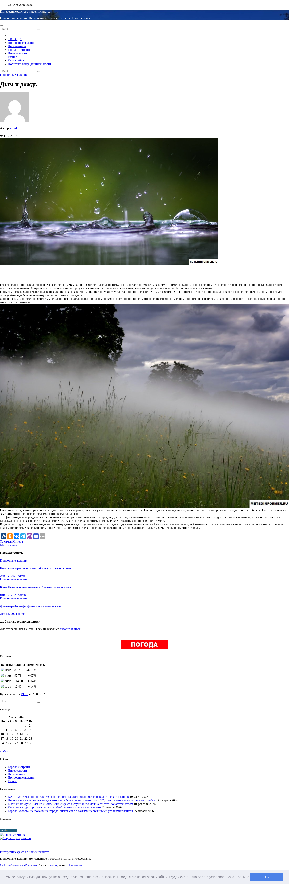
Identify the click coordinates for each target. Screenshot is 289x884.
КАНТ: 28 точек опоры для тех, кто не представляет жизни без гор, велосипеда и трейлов (68, 796)
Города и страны (19, 49)
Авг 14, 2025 (8, 575)
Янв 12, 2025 (8, 595)
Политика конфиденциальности (29, 64)
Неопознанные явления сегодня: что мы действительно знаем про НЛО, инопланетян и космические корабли (81, 800)
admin (14, 128)
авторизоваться (70, 628)
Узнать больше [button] (238, 877)
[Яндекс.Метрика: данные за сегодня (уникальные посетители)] (13, 835)
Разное (12, 56)
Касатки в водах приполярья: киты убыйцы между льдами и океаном (54, 807)
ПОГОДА (15, 39)
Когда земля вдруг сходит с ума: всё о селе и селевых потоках (35, 568)
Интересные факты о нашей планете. (25, 11)
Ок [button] (267, 877)
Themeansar (74, 865)
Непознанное (17, 46)
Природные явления (21, 42)
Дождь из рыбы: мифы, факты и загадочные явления (30, 606)
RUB (24, 694)
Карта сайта (16, 60)
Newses (52, 865)
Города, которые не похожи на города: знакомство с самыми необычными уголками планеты (70, 811)
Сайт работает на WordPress (19, 865)
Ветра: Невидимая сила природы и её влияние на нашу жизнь (35, 587)
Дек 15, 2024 (8, 613)
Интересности (17, 53)
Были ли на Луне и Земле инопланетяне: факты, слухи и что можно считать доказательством (70, 804)
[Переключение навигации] (1, 25)
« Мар (4, 751)
